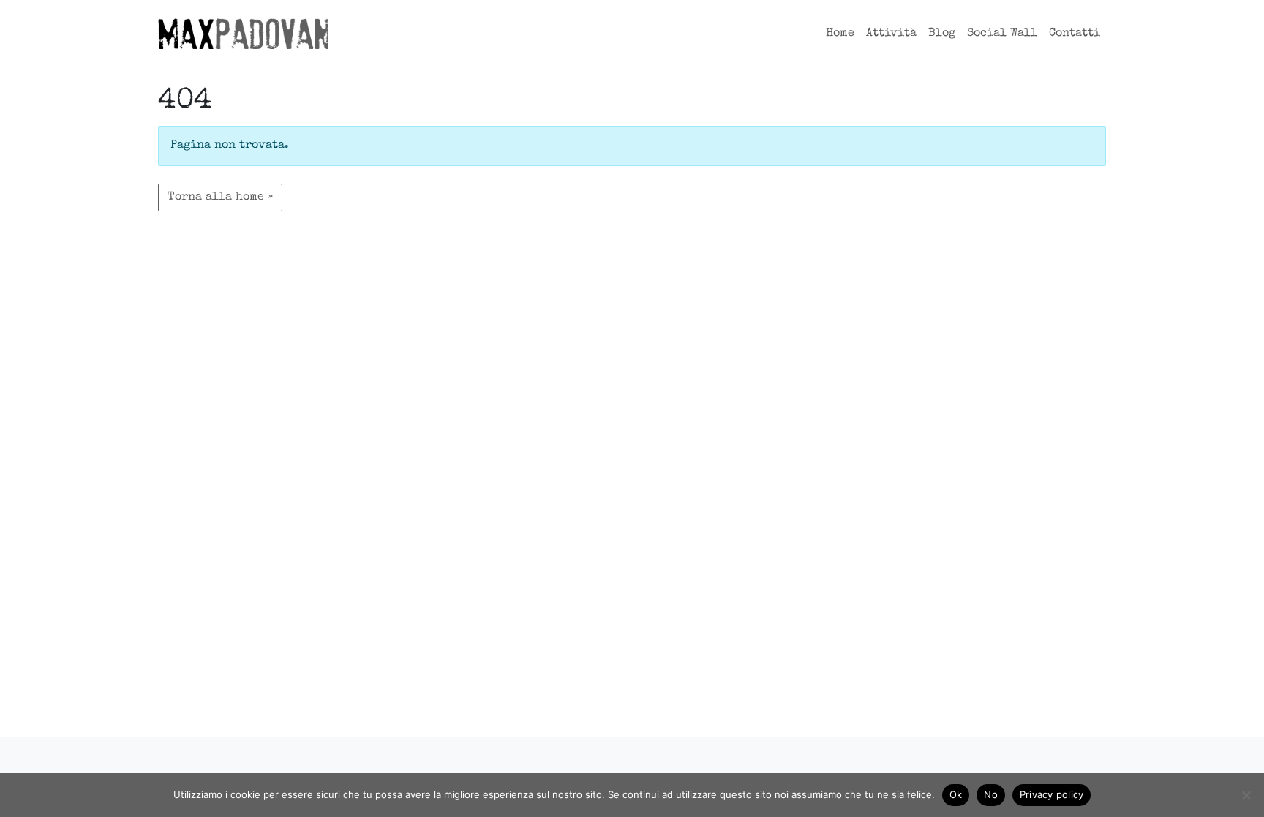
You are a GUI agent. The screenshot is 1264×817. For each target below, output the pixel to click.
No (991, 794)
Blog (941, 33)
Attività (891, 33)
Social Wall (1002, 33)
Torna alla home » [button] (220, 197)
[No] (1245, 795)
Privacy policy (1052, 794)
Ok (956, 794)
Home (840, 33)
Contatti (1074, 33)
